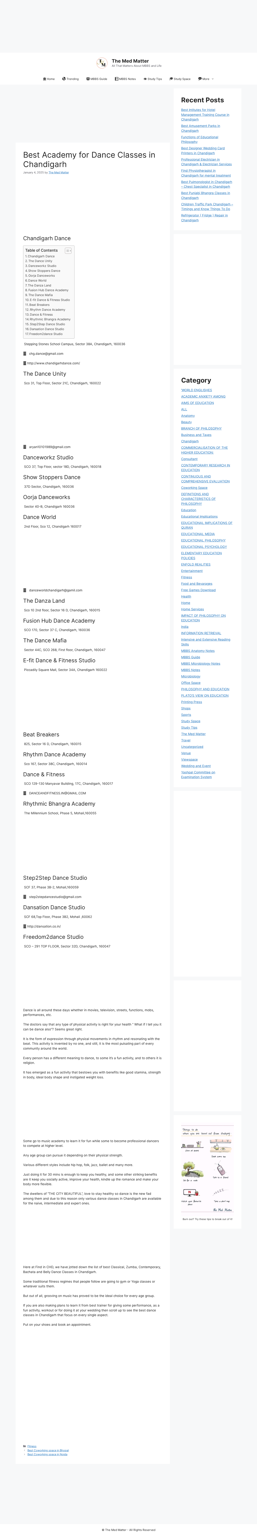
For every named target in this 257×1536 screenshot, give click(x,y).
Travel (185, 740)
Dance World (37, 280)
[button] (66, 251)
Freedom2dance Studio (46, 334)
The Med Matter (130, 61)
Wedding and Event (196, 766)
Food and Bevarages (196, 584)
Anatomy (188, 416)
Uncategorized (192, 747)
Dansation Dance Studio (47, 329)
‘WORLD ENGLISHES (196, 390)
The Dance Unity (40, 261)
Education (188, 510)
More (205, 79)
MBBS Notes (127, 79)
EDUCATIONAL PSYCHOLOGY (204, 547)
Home (51, 79)
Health (186, 596)
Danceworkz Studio (42, 266)
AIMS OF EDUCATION (197, 403)
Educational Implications (199, 516)
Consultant (189, 459)
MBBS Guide (98, 79)
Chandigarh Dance (41, 256)
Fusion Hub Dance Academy (48, 290)
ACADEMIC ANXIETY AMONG (203, 396)
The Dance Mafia (40, 295)
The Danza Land (39, 285)
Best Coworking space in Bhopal (48, 1450)
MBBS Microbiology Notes (200, 663)
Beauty (186, 422)
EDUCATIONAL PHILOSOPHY (203, 540)
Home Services (192, 609)
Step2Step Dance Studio (47, 324)
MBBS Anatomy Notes (198, 651)
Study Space (182, 79)
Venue (186, 753)
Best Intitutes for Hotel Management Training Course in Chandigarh (205, 114)
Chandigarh (190, 441)
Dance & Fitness (41, 314)
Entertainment (192, 571)
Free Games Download (198, 590)
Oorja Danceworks (41, 275)
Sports (186, 715)
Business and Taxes (196, 435)
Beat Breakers (39, 305)
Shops (186, 708)
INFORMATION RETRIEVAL (201, 633)
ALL (184, 409)
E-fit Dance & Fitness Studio (50, 300)
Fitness (31, 1446)
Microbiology (190, 676)
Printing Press (191, 702)
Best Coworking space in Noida (47, 1454)
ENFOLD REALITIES (196, 564)
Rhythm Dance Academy (47, 309)
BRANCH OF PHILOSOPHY (201, 428)
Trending (73, 79)
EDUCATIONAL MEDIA (198, 534)
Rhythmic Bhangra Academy (50, 319)
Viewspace (189, 759)
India (185, 627)
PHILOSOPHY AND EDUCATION (205, 689)
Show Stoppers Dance (44, 271)
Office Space (191, 683)
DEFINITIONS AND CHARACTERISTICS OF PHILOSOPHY (198, 499)
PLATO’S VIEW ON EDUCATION (205, 695)
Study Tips (155, 79)
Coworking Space (194, 488)
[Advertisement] (113, 26)
